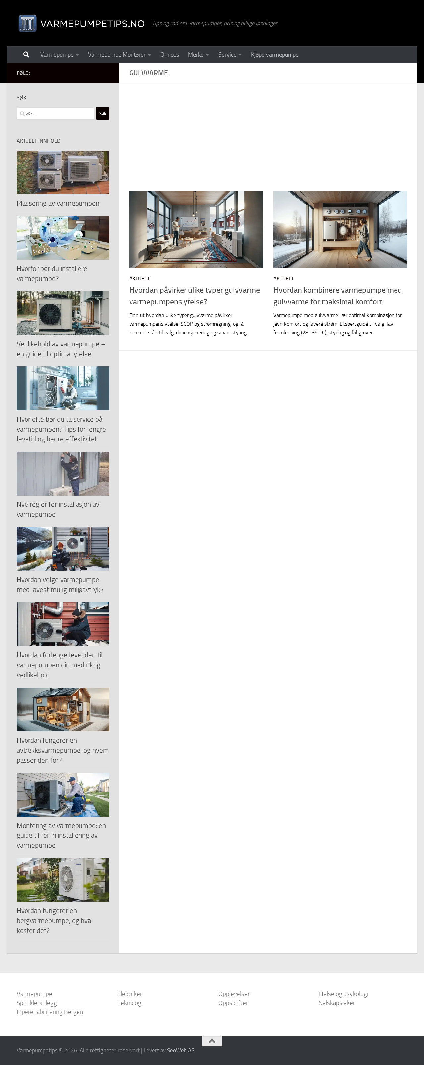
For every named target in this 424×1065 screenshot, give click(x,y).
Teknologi (130, 1003)
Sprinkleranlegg (37, 1003)
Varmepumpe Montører (117, 54)
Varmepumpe (57, 54)
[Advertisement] (273, 142)
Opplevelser (234, 994)
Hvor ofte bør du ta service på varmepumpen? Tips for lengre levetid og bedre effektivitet (61, 429)
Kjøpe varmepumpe (275, 54)
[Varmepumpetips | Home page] (81, 23)
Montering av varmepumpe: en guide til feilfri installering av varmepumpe (61, 835)
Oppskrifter (233, 1003)
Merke (196, 54)
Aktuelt (139, 278)
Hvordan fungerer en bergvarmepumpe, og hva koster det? (54, 920)
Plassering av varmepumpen (58, 203)
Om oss (169, 54)
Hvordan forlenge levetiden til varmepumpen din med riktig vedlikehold (60, 665)
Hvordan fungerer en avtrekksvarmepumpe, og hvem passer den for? (63, 750)
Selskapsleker (337, 1003)
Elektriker (129, 994)
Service (227, 54)
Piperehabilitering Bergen (50, 1012)
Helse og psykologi (343, 994)
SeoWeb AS (180, 1050)
